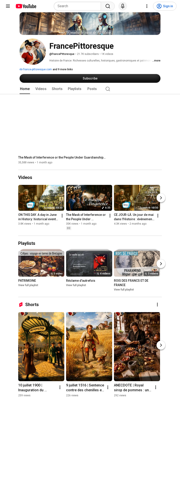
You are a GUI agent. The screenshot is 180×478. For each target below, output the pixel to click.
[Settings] (146, 6)
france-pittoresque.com (37, 69)
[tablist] (90, 89)
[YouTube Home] (25, 6)
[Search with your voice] (122, 6)
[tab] (25, 89)
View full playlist (28, 285)
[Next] (161, 198)
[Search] (108, 6)
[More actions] (62, 215)
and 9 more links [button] (63, 69)
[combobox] (79, 6)
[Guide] (8, 6)
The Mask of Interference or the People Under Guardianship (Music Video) (62, 157)
